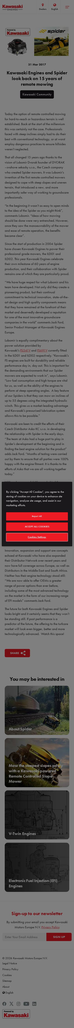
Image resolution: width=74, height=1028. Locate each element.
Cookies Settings (37, 537)
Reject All (37, 516)
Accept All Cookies (37, 526)
